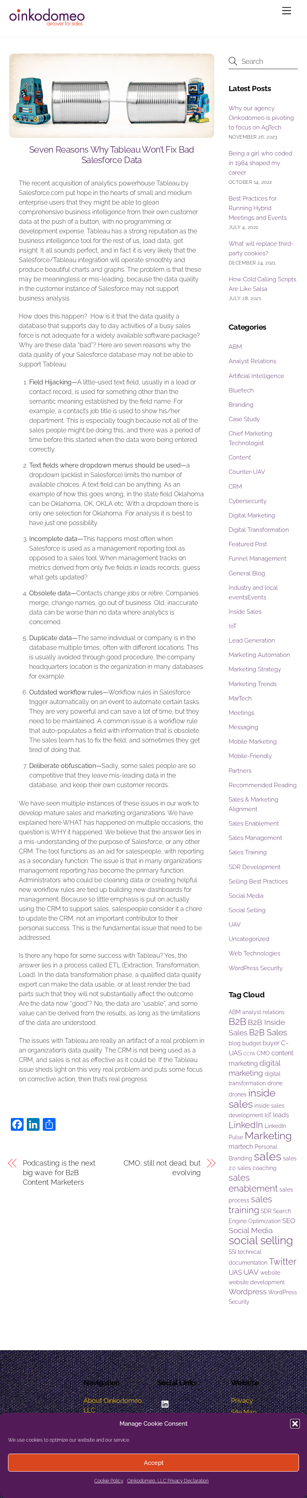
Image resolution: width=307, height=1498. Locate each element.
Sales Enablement (254, 823)
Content (240, 457)
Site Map (244, 1412)
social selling (261, 1240)
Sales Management (255, 838)
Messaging (243, 727)
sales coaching (257, 1168)
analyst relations (263, 1012)
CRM (235, 486)
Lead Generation (252, 640)
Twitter (283, 1261)
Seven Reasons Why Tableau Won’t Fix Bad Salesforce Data (111, 154)
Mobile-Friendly (250, 756)
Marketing (268, 1136)
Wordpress (248, 1291)
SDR (266, 1211)
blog (235, 1043)
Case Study (244, 419)
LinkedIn (246, 1125)
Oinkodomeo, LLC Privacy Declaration (168, 1481)
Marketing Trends (253, 684)
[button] (295, 1424)
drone (275, 1083)
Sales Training (248, 852)
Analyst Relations (252, 361)
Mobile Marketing (253, 741)
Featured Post (248, 544)
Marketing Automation (259, 654)
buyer (271, 1043)
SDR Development (255, 867)
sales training (250, 1204)
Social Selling (247, 910)
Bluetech (241, 390)
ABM (235, 346)
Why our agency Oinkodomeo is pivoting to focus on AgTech (261, 118)
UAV (235, 924)
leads (281, 1115)
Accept (153, 1462)
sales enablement (253, 1183)
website (270, 1272)
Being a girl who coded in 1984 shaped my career (260, 163)
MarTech (240, 698)
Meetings (241, 712)
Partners (240, 770)
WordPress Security (256, 968)
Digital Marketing (252, 515)
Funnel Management (258, 558)
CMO (263, 1053)
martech (241, 1146)
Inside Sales (245, 611)
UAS (235, 1272)
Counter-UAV (247, 471)
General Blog (247, 573)
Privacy (242, 1400)
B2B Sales (268, 1032)
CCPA (249, 1053)
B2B (237, 1021)
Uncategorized (249, 939)
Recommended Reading (263, 785)
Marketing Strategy (255, 669)
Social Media (246, 895)
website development (257, 1282)
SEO (288, 1221)
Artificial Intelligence (256, 376)
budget (251, 1043)
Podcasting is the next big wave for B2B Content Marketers (59, 1172)
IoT (233, 626)
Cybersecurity (248, 501)
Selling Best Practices (258, 881)
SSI (232, 1252)
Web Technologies (254, 953)
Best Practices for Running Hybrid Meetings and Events (258, 208)
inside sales (252, 1098)
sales (267, 1156)
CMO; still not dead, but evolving (162, 1168)
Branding (241, 404)
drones (238, 1094)
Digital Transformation (259, 529)
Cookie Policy (108, 1481)
